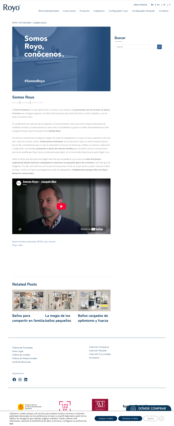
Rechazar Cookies (130, 418)
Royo (15, 23)
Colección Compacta (99, 347)
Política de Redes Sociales (24, 358)
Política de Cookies (21, 355)
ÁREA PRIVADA (140, 4)
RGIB (39, 241)
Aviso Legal (17, 351)
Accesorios (94, 357)
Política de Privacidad (22, 348)
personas (31, 241)
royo (45, 241)
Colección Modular (98, 350)
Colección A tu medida (100, 354)
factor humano (19, 241)
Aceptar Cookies (106, 418)
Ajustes (150, 418)
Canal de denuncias (21, 362)
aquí (11, 423)
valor (20, 245)
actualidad (25, 23)
